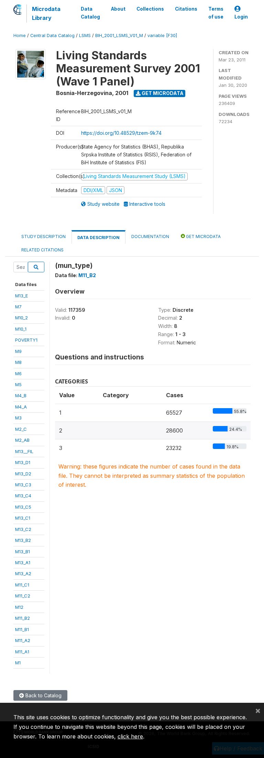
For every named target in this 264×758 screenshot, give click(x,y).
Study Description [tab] (43, 236)
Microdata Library (46, 13)
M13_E (21, 295)
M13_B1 (22, 551)
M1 (18, 662)
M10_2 (21, 317)
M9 (18, 351)
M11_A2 (22, 640)
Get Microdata (162, 93)
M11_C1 (22, 585)
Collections (150, 9)
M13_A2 (23, 573)
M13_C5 (23, 507)
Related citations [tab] (42, 249)
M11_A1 (22, 651)
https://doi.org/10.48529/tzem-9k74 (121, 133)
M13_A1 (22, 562)
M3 (18, 418)
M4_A (21, 407)
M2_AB (22, 440)
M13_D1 (22, 462)
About (118, 9)
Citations (186, 9)
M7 (18, 306)
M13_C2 (23, 529)
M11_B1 (22, 629)
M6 (18, 373)
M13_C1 (22, 518)
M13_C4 (23, 495)
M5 (18, 384)
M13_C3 (23, 484)
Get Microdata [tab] (203, 236)
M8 (18, 362)
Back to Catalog (43, 695)
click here (130, 736)
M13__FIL (24, 451)
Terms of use (215, 12)
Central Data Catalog (52, 35)
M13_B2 (23, 540)
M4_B (20, 395)
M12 (19, 607)
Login (241, 17)
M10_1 (20, 329)
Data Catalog (90, 12)
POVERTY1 (26, 340)
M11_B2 (22, 618)
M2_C (21, 429)
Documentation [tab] (150, 236)
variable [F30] (162, 35)
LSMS (85, 35)
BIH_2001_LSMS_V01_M (119, 35)
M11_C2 (22, 596)
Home (19, 35)
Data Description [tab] (98, 237)
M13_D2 (23, 473)
